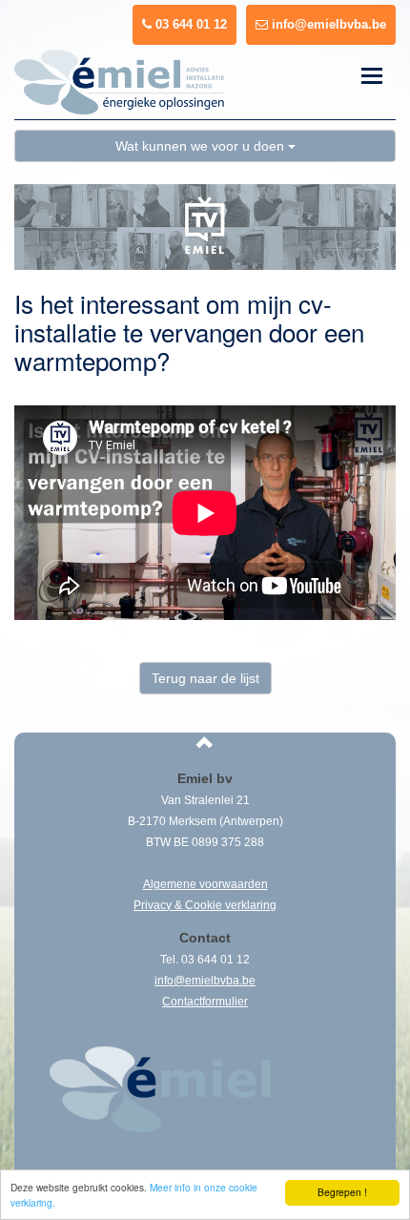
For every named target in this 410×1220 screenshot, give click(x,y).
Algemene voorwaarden (205, 884)
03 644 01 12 (189, 24)
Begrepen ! (342, 1192)
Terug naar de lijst (205, 678)
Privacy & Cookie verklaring (205, 905)
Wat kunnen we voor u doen (201, 146)
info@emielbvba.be (327, 24)
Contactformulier (205, 1001)
